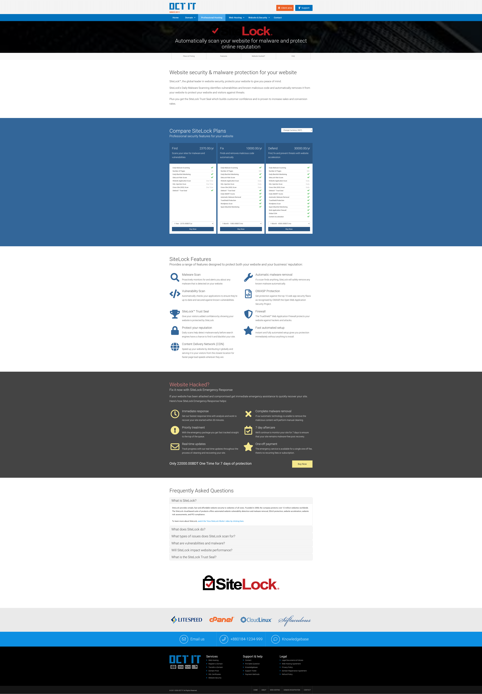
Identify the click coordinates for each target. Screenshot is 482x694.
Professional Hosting (211, 17)
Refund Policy (287, 674)
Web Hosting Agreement (291, 664)
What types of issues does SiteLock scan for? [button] (203, 536)
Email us (197, 639)
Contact (278, 17)
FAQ (293, 56)
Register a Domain (215, 664)
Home (176, 17)
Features (223, 56)
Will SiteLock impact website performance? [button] (201, 550)
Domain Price (213, 671)
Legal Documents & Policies (292, 660)
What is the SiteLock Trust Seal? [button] (193, 557)
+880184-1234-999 (246, 639)
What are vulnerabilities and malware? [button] (198, 543)
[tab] (241, 501)
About (263, 690)
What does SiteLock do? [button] (188, 529)
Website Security (214, 678)
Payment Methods (252, 674)
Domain (189, 17)
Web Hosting (235, 17)
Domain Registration (292, 690)
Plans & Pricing (189, 56)
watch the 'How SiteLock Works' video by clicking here (221, 521)
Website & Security (257, 17)
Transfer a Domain (215, 667)
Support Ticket (250, 671)
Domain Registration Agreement (294, 671)
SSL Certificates (214, 674)
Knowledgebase (295, 639)
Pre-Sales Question (252, 664)
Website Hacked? (258, 56)
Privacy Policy (287, 667)
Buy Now (192, 229)
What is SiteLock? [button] (183, 500)
